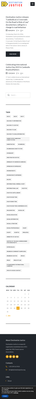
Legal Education (12, 214)
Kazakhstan (11, 210)
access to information (14, 121)
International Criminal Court (16, 184)
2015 (16, 116)
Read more (12, 54)
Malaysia (26, 232)
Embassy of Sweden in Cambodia (17, 162)
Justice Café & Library (14, 192)
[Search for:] (18, 95)
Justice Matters (12, 197)
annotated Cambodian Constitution (14, 139)
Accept (5, 396)
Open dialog (11, 247)
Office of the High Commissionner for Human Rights (17, 242)
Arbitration (11, 144)
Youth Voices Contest (14, 270)
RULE (9, 260)
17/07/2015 (11, 73)
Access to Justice (13, 125)
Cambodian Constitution (15, 148)
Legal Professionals (13, 228)
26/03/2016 (11, 30)
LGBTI (9, 232)
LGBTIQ (17, 232)
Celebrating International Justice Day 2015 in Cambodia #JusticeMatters (18, 67)
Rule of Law (18, 260)
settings (16, 393)
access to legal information (16, 134)
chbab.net (11, 153)
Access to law (12, 129)
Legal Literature (12, 223)
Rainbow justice (12, 256)
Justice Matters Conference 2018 (17, 206)
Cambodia (22, 144)
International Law (13, 188)
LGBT (25, 228)
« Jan (8, 316)
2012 (9, 116)
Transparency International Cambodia (15, 265)
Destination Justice (13, 157)
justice (25, 188)
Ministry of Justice (13, 237)
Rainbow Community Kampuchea (17, 251)
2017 (22, 116)
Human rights (11, 170)
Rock (23, 256)
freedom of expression (14, 166)
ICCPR (9, 179)
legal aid (21, 210)
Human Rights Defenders (14, 175)
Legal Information (13, 219)
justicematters (12, 201)
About (10, 381)
